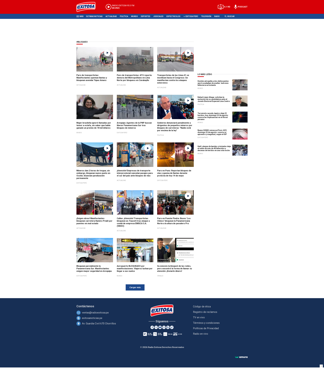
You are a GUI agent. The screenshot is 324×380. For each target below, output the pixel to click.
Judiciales (158, 16)
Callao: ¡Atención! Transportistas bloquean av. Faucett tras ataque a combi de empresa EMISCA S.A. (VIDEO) (133, 222)
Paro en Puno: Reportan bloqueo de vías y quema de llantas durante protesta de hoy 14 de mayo (174, 173)
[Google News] (168, 327)
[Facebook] (152, 327)
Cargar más (135, 287)
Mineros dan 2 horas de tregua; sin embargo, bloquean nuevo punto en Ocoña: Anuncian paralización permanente (93, 174)
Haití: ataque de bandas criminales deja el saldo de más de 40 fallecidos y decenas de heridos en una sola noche (214, 148)
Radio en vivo (200, 333)
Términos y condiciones (206, 322)
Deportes (145, 16)
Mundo (134, 16)
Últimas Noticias (94, 16)
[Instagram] (164, 327)
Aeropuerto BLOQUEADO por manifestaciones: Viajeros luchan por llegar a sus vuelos (135, 268)
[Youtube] (160, 327)
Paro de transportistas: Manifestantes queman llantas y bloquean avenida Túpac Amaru (91, 77)
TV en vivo (199, 317)
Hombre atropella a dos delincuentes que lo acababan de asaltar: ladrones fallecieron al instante (213, 83)
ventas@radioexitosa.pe (95, 312)
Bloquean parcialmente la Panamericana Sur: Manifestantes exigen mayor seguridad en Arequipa (94, 268)
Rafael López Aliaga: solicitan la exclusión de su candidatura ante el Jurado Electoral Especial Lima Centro (214, 99)
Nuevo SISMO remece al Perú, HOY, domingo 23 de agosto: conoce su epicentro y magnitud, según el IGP (212, 132)
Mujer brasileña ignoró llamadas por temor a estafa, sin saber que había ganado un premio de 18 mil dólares (93, 125)
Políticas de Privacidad (206, 328)
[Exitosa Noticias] (87, 7)
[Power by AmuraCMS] (241, 357)
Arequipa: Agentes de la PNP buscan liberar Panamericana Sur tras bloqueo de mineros (134, 125)
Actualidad (111, 16)
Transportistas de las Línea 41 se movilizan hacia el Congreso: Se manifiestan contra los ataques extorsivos (173, 79)
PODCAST (243, 7)
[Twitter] (156, 327)
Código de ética (202, 306)
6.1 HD (227, 7)
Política (124, 16)
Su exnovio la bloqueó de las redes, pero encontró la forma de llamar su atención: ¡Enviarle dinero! (174, 268)
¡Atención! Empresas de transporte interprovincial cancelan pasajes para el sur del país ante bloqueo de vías (135, 173)
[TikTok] (172, 327)
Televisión (206, 16)
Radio (217, 16)
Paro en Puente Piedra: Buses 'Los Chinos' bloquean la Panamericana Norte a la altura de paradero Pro (174, 221)
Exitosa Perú (192, 16)
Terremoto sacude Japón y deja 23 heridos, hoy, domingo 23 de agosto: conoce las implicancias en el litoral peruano (213, 116)
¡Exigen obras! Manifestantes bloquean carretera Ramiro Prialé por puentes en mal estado (94, 221)
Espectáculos (173, 16)
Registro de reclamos (205, 311)
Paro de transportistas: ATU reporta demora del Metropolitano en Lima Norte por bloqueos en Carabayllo (134, 77)
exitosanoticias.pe (92, 318)
